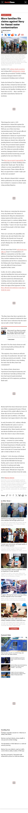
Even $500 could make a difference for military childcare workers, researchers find (13, 619)
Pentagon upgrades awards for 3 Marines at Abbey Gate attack (13, 733)
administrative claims (18, 71)
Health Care (6, 15)
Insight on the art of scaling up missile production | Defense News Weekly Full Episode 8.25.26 (18, 673)
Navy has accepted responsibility (14, 160)
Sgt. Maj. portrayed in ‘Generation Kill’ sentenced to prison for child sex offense (12, 755)
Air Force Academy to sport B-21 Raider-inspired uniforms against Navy (18, 659)
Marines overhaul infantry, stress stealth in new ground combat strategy (13, 739)
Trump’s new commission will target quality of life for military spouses (14, 545)
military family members (17, 69)
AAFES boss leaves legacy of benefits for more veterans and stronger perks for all (12, 519)
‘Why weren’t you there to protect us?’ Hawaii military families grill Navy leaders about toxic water (16, 332)
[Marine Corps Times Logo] (10, 2)
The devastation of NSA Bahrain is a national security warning (13, 744)
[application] (14, 644)
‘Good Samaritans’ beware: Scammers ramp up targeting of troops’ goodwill (13, 570)
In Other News (5, 501)
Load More (14, 629)
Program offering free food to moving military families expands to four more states (14, 595)
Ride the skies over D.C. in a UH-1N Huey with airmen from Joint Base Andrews (12, 653)
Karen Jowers (6, 30)
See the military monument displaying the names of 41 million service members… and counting (19, 666)
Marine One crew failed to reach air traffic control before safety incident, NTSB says (12, 750)
